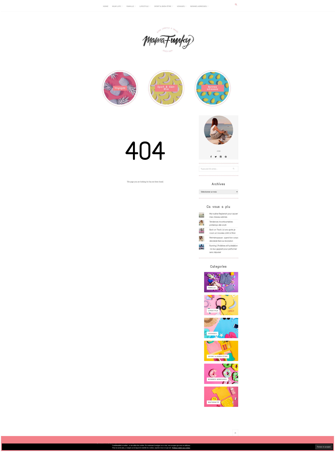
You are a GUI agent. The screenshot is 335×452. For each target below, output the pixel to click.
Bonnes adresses (198, 6)
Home (105, 6)
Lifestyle (144, 6)
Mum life (116, 6)
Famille (130, 6)
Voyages (181, 6)
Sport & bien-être (162, 6)
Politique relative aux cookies (181, 448)
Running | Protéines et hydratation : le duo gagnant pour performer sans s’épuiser (223, 249)
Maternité (213, 402)
